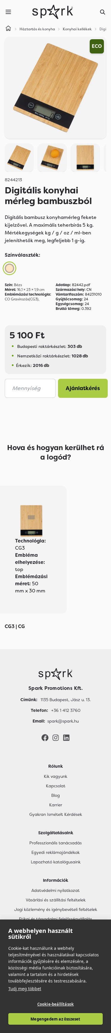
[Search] (102, 11)
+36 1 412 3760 (66, 710)
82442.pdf (73, 285)
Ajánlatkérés (83, 388)
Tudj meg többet (24, 988)
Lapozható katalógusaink (56, 862)
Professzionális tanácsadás (55, 843)
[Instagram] (56, 737)
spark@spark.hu (63, 721)
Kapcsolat (55, 785)
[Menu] (8, 11)
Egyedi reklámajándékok (55, 852)
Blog (55, 795)
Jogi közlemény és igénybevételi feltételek (55, 909)
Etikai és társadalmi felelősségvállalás (55, 919)
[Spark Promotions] (52, 12)
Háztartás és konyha (37, 29)
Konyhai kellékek (77, 29)
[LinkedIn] (66, 737)
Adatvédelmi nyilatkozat (55, 890)
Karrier (55, 805)
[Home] (8, 29)
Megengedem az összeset (55, 1019)
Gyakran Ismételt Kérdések (55, 814)
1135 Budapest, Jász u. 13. (66, 699)
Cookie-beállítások (55, 1004)
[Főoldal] (55, 674)
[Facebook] (45, 737)
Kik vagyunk (55, 776)
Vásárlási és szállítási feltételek (56, 900)
